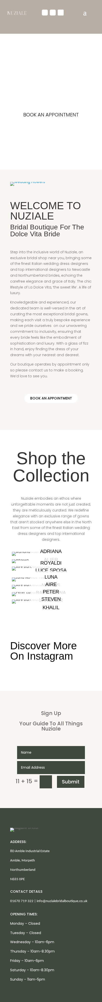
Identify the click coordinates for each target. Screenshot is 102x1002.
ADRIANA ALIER (51, 555)
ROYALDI (51, 563)
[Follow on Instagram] (53, 13)
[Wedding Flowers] (27, 181)
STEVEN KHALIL (51, 603)
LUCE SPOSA (51, 570)
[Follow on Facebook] (45, 13)
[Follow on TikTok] (61, 13)
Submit (70, 781)
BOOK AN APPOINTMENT (51, 114)
